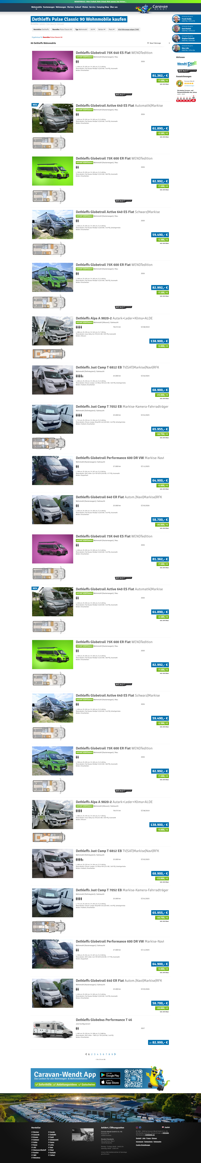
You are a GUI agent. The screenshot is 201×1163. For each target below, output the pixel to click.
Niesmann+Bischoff (39, 1150)
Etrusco (35, 1137)
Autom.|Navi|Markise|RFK (119, 497)
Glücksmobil (54, 1140)
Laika (52, 1145)
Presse (148, 1138)
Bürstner (36, 1132)
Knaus (35, 1145)
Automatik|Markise (119, 105)
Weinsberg (36, 1158)
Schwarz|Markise (118, 212)
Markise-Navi (120, 458)
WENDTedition (114, 53)
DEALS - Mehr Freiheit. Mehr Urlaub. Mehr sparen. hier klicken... (100, 2)
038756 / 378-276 (188, 21)
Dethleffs (53, 1135)
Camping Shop (103, 7)
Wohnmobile (36, 7)
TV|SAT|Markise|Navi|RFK (117, 367)
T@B (34, 1155)
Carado (52, 1132)
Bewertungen (189, 85)
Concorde (36, 1135)
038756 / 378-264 (188, 40)
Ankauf (78, 7)
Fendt (52, 1137)
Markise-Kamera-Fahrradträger (122, 406)
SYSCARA (166, 1133)
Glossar (154, 1138)
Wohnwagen (61, 7)
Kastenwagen (49, 7)
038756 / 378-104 (188, 50)
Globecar (36, 1140)
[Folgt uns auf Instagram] (137, 1128)
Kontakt (138, 1138)
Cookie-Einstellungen (143, 1145)
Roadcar (36, 1152)
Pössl (52, 1150)
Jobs (143, 1138)
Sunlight (53, 1152)
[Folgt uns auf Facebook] (140, 1128)
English (167, 1127)
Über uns (114, 7)
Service (92, 7)
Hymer (52, 1142)
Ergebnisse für (37, 37)
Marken (70, 7)
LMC (34, 1147)
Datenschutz (148, 1142)
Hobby (35, 1142)
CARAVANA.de (150, 1135)
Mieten (85, 7)
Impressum (139, 1142)
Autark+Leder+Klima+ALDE (114, 318)
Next (51, 1147)
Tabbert (52, 1155)
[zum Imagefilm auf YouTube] (83, 1141)
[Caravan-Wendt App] (100, 1092)
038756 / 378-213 (188, 31)
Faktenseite (157, 1142)
